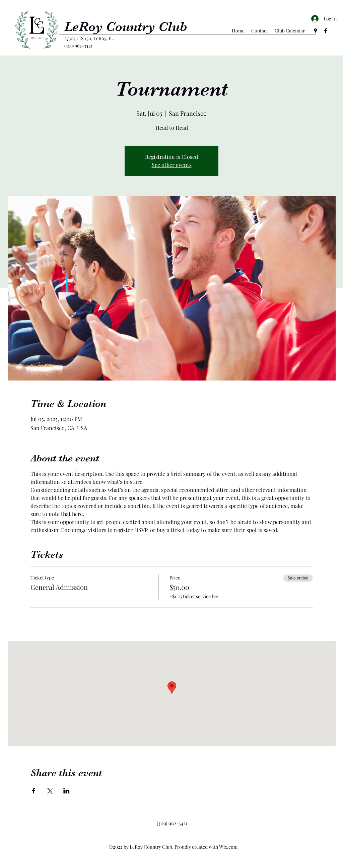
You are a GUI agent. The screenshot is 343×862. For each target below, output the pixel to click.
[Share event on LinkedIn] (66, 790)
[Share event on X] (50, 790)
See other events (172, 164)
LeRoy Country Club (125, 26)
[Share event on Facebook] (33, 790)
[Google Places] (315, 30)
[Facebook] (325, 30)
